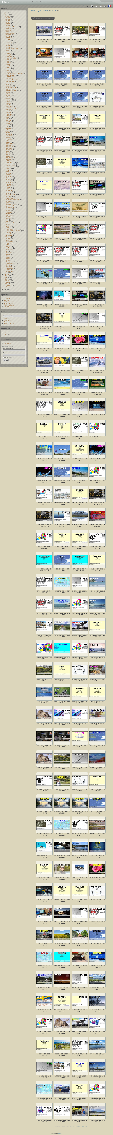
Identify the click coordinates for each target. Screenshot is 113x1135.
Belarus (8, 44)
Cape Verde (9, 268)
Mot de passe (7, 353)
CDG (6, 286)
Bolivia (8, 47)
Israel (7, 125)
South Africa (9, 198)
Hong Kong (9, 114)
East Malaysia (10, 81)
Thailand (8, 218)
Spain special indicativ (12, 206)
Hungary (8, 115)
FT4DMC (7, 280)
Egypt (7, 84)
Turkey (8, 226)
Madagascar (9, 262)
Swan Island (9, 266)
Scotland (8, 192)
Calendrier (7, 306)
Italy (7, 126)
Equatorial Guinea (11, 87)
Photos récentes (9, 302)
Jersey (7, 131)
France (8, 95)
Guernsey (8, 109)
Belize (7, 255)
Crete (7, 67)
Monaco (8, 156)
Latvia (7, 140)
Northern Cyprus (10, 165)
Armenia (8, 30)
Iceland (8, 117)
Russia (8, 187)
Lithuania (8, 145)
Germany (8, 100)
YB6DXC (7, 285)
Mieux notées (8, 300)
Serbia (7, 193)
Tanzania (8, 243)
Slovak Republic (10, 195)
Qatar (7, 244)
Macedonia (9, 148)
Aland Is (8, 17)
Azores (8, 39)
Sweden (8, 213)
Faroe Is (8, 92)
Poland (8, 179)
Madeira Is (9, 149)
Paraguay (8, 176)
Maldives (8, 246)
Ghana (8, 101)
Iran (7, 251)
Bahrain (8, 41)
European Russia (11, 90)
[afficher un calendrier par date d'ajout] (100, 6)
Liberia (8, 265)
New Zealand (10, 164)
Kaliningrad (9, 134)
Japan (7, 129)
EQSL (6, 276)
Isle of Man (9, 123)
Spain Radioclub (11, 204)
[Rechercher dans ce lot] (84, 6)
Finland (8, 94)
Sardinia (8, 188)
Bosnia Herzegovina (12, 48)
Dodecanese (9, 78)
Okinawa (8, 170)
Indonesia (8, 120)
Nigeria (8, 269)
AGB (6, 277)
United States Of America (13, 230)
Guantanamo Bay (11, 108)
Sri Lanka (8, 209)
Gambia (8, 257)
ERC (6, 279)
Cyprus (8, 72)
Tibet (7, 220)
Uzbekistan (9, 234)
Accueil (33, 11)
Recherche (7, 320)
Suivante (77, 1127)
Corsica (8, 64)
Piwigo (60, 1133)
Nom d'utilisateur (8, 348)
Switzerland (9, 215)
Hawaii (8, 111)
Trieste (8, 221)
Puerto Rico (9, 182)
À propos (6, 322)
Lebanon (8, 142)
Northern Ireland (10, 167)
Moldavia (8, 154)
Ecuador (8, 83)
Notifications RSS (9, 323)
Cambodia (9, 56)
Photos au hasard (9, 305)
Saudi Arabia (9, 190)
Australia (8, 34)
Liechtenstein (10, 143)
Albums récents (8, 303)
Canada (8, 53)
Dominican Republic (12, 80)
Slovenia (8, 196)
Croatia (8, 69)
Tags (5, 318)
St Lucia (8, 210)
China (7, 61)
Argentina (8, 28)
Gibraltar (8, 103)
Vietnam (8, 237)
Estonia (8, 89)
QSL (5, 13)
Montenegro (9, 157)
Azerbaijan (9, 37)
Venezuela (9, 235)
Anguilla (8, 23)
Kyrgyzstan (9, 139)
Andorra (8, 22)
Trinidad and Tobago (12, 223)
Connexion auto (9, 357)
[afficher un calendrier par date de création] (105, 6)
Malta (7, 151)
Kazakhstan (9, 136)
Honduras (8, 112)
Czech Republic (10, 75)
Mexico (8, 254)
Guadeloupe (9, 106)
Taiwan (8, 216)
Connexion (7, 343)
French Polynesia (11, 271)
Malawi (8, 258)
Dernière (84, 1127)
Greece (8, 104)
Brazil (7, 50)
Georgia (8, 98)
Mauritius (8, 153)
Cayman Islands (10, 263)
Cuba (7, 70)
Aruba (7, 31)
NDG (6, 283)
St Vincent (9, 249)
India (7, 118)
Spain (7, 202)
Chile (7, 59)
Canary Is (8, 55)
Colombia (8, 62)
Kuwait (8, 137)
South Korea (9, 201)
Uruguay (8, 232)
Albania (8, 19)
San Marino (9, 248)
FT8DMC (7, 282)
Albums (4, 9)
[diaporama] (96, 6)
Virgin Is (8, 238)
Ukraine (8, 227)
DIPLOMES (7, 274)
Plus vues (7, 298)
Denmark (8, 76)
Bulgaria (8, 52)
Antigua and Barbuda (12, 27)
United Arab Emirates (12, 229)
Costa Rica (9, 66)
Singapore (9, 252)
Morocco (8, 159)
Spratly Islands (10, 207)
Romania (8, 185)
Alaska (8, 260)
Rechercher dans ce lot (44, 18)
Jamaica (8, 128)
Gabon (8, 97)
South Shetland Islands (12, 199)
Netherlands (9, 162)
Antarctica (8, 25)
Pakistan (8, 173)
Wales (7, 240)
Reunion (8, 184)
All (5, 14)
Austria (8, 36)
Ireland (8, 122)
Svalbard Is (9, 212)
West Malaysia (10, 241)
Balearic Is (9, 42)
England (8, 86)
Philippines (9, 178)
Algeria (8, 20)
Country (7, 16)
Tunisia (8, 224)
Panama (8, 174)
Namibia (8, 160)
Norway (8, 168)
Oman (7, 171)
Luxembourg (9, 146)
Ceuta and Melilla (11, 58)
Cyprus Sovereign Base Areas (15, 73)
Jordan (8, 132)
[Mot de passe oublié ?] (23, 360)
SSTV (5, 272)
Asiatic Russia (10, 33)
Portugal (8, 181)
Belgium (8, 45)
